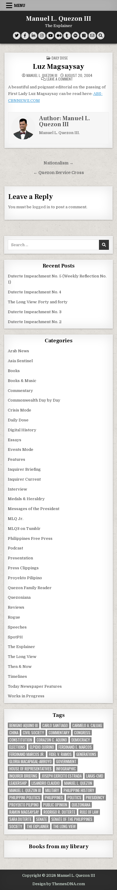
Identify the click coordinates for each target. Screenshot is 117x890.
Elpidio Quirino (42, 747)
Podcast (15, 548)
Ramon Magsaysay (24, 812)
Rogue (14, 617)
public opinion (55, 805)
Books (14, 371)
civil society (33, 733)
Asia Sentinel (20, 361)
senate (41, 819)
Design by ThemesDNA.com (58, 884)
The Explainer (21, 646)
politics (74, 797)
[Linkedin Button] (33, 35)
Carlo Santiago (55, 725)
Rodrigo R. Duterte (59, 812)
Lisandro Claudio (46, 783)
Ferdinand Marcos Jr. (26, 754)
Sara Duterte (20, 819)
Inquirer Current (24, 479)
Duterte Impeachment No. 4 (34, 292)
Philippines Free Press (30, 538)
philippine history (79, 790)
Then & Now (20, 666)
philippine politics (24, 797)
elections (17, 747)
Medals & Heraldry (26, 499)
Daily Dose (60, 57)
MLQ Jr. (15, 518)
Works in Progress (26, 696)
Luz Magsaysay (58, 66)
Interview (17, 489)
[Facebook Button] (25, 35)
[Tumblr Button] (67, 35)
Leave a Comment (59, 79)
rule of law (89, 812)
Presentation (20, 558)
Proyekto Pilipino (25, 578)
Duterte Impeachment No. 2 (35, 322)
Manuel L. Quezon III (58, 18)
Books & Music (22, 380)
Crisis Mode (19, 410)
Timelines (17, 676)
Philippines (54, 797)
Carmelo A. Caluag (87, 725)
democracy (80, 740)
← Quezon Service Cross (58, 172)
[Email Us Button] (92, 35)
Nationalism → (59, 163)
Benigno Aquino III (23, 725)
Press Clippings (23, 568)
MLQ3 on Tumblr (24, 528)
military (52, 790)
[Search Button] (100, 35)
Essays (14, 440)
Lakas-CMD (94, 776)
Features (16, 459)
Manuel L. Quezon (78, 783)
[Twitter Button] (16, 35)
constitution (20, 740)
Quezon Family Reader (30, 588)
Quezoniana (19, 597)
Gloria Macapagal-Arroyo (30, 761)
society (15, 826)
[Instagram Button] (42, 35)
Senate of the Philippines (71, 819)
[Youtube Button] (50, 35)
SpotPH (15, 637)
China (13, 733)
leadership (18, 783)
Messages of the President (33, 508)
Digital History (22, 430)
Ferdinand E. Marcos (75, 747)
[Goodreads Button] (84, 35)
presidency (95, 797)
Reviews (16, 607)
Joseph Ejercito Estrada (62, 776)
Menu (19, 5)
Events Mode (20, 449)
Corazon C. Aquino (52, 740)
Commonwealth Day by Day (34, 400)
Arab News (18, 351)
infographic (66, 769)
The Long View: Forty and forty (38, 302)
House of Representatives (30, 769)
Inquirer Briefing (24, 469)
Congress (82, 733)
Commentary (20, 390)
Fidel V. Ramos (60, 754)
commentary (59, 733)
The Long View (22, 656)
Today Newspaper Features (35, 686)
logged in (41, 207)
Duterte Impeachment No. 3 (35, 312)
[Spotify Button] (75, 35)
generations (86, 754)
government (66, 761)
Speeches (17, 627)
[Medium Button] (58, 35)
